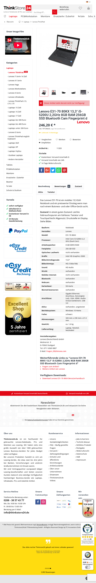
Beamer (9, 182)
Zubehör (24, 481)
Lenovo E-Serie (14, 132)
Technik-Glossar (83, 442)
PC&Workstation (13, 169)
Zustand (78, 186)
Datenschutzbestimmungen (37, 420)
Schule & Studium (13, 190)
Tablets (9, 165)
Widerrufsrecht (82, 451)
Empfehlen (46, 142)
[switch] (87, 567)
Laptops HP (13, 147)
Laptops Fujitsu (14, 151)
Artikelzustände (56, 466)
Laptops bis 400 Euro (17, 124)
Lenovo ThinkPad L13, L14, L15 (17, 102)
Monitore (10, 173)
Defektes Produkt (83, 445)
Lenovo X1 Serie (15, 80)
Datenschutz (81, 454)
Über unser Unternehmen (56, 470)
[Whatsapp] (58, 170)
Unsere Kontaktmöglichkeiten (59, 440)
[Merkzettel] (80, 9)
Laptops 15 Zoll (14, 107)
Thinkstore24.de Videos (57, 479)
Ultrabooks (8, 481)
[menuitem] (64, 8)
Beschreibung (44, 186)
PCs (35, 442)
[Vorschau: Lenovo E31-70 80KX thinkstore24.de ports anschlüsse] (63, 92)
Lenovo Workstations (17, 89)
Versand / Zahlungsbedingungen (59, 452)
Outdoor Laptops (15, 155)
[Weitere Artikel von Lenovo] (83, 122)
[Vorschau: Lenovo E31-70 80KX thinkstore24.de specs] (73, 92)
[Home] (5, 16)
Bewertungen (61, 186)
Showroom (54, 474)
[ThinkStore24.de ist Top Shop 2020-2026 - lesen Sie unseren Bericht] (88, 508)
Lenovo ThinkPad (17, 72)
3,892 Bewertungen (48, 572)
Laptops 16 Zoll (14, 112)
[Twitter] (53, 170)
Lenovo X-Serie (14, 93)
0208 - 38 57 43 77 (14, 500)
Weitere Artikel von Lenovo (53, 369)
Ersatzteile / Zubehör (15, 177)
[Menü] (92, 552)
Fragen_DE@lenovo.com (56, 351)
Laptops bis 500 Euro (17, 120)
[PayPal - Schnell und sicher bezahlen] (18, 230)
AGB (78, 457)
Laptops (9, 68)
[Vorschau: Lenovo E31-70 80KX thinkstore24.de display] (53, 92)
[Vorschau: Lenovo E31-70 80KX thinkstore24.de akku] (44, 92)
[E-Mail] (64, 170)
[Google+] (47, 170)
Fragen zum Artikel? (50, 366)
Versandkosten (41, 525)
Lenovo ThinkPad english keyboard (19, 137)
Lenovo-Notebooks (23, 442)
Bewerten (76, 139)
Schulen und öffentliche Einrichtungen (56, 460)
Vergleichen (46, 139)
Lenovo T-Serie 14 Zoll (17, 76)
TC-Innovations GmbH (74, 527)
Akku (40, 192)
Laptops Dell (13, 143)
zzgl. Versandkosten (58, 129)
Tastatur (51, 192)
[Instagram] (43, 501)
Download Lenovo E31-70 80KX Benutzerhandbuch (63, 378)
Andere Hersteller (15, 159)
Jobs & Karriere (82, 439)
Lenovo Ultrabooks (16, 97)
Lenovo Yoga (13, 84)
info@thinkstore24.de (16, 512)
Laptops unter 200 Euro (18, 128)
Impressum (81, 460)
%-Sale (9, 186)
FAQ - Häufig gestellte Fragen (59, 446)
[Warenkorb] (88, 9)
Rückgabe (80, 448)
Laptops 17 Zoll (14, 116)
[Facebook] (41, 170)
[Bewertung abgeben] (57, 122)
